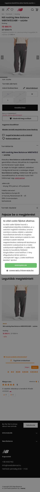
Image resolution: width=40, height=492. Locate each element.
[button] (20, 270)
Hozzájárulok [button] (21, 265)
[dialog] (20, 246)
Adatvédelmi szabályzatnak (13, 245)
